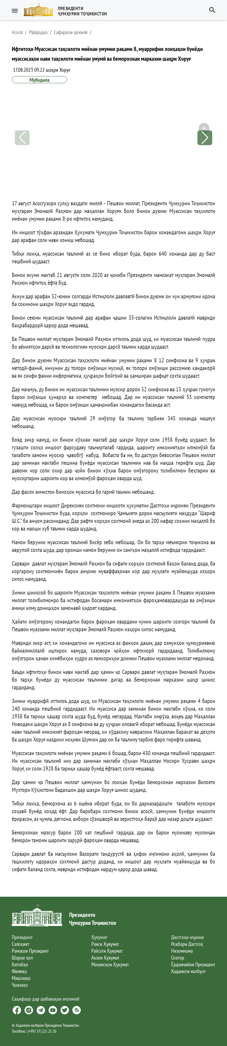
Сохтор (177, 957)
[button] (68, 10)
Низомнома (182, 950)
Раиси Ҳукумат (105, 944)
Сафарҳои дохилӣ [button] (70, 32)
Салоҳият (20, 944)
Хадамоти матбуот (188, 971)
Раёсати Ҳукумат (107, 950)
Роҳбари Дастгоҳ (187, 944)
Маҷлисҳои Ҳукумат (110, 964)
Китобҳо (20, 964)
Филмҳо (19, 971)
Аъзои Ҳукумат (105, 957)
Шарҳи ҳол (22, 957)
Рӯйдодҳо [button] (38, 32)
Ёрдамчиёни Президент (193, 964)
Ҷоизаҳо (20, 984)
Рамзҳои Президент (30, 950)
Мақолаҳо (21, 978)
